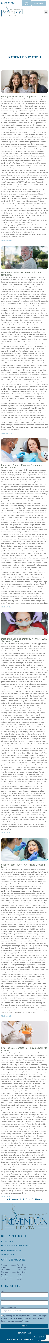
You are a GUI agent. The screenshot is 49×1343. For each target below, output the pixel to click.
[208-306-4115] (2, 3)
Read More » (6, 240)
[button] (46, 12)
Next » (38, 1199)
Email (3, 1299)
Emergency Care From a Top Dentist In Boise (24, 96)
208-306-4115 (9, 3)
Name (3, 1291)
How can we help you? (9, 1307)
